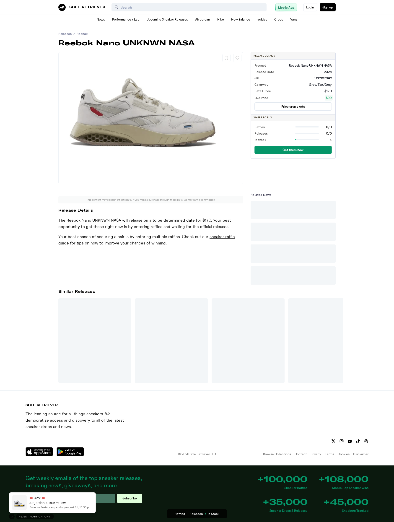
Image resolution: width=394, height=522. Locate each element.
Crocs (278, 19)
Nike (220, 19)
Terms (329, 454)
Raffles (180, 514)
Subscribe (129, 498)
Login (310, 7)
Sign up (327, 7)
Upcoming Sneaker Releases (167, 19)
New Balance (240, 19)
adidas (262, 19)
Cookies (344, 454)
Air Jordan (202, 19)
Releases (65, 34)
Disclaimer (360, 454)
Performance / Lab (125, 19)
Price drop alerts (293, 106)
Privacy (316, 454)
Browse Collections (277, 454)
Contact (301, 454)
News (101, 19)
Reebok (82, 34)
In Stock (213, 514)
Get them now (293, 150)
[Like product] (237, 58)
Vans (293, 19)
